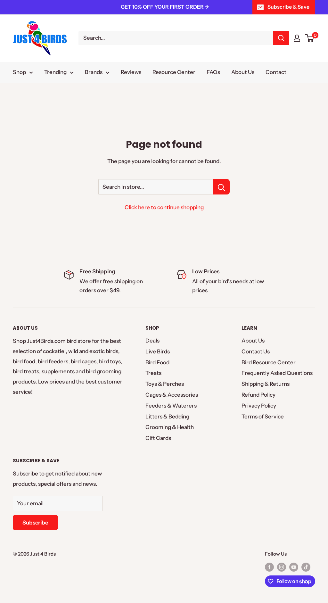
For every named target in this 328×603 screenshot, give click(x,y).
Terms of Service (263, 416)
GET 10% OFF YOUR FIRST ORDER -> (165, 7)
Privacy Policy (259, 405)
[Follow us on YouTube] (293, 567)
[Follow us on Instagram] (281, 567)
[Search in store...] (221, 186)
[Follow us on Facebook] (269, 567)
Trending (55, 72)
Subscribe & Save (288, 7)
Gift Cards (158, 438)
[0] (310, 38)
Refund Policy (258, 395)
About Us (242, 72)
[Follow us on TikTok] (305, 567)
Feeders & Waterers (171, 405)
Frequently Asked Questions (277, 373)
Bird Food (157, 362)
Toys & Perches (164, 384)
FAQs (213, 72)
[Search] (281, 38)
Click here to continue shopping (164, 207)
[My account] (297, 38)
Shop (19, 72)
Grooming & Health (169, 427)
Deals (152, 340)
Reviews (131, 72)
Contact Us (256, 351)
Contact (276, 72)
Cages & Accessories (171, 395)
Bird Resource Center (269, 362)
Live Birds (157, 351)
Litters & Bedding (167, 416)
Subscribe (35, 522)
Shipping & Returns (266, 384)
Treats (153, 373)
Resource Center (173, 72)
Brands (93, 72)
